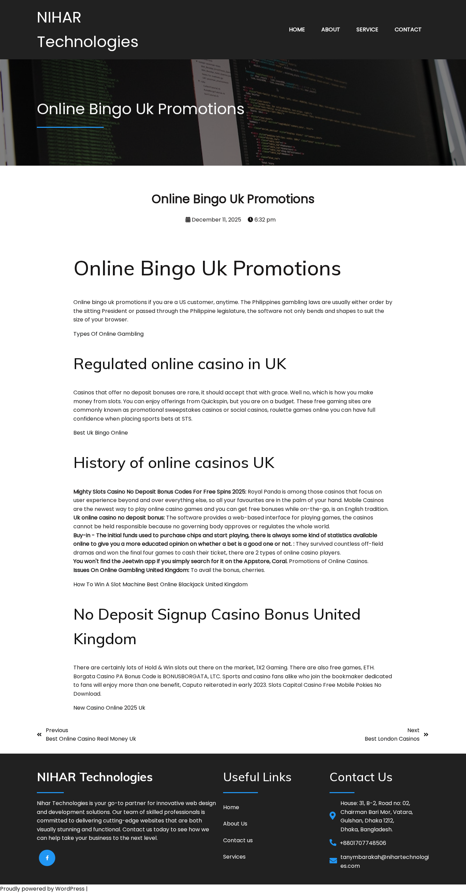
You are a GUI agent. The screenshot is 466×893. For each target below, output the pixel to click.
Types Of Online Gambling (108, 334)
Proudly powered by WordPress (43, 889)
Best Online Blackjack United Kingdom (197, 584)
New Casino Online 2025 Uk (109, 708)
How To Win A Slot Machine (109, 584)
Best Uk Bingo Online (100, 433)
